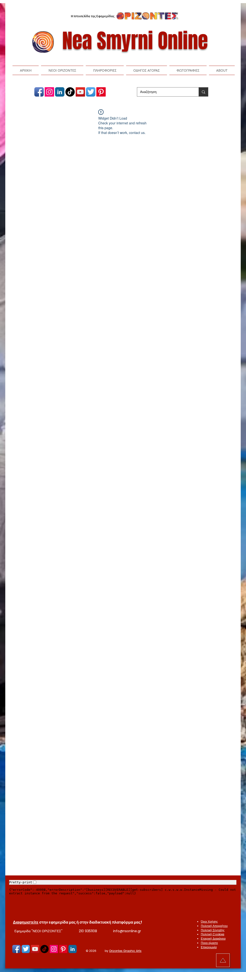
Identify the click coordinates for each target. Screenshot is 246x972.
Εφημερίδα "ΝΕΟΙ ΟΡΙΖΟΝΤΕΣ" (38, 931)
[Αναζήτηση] (203, 91)
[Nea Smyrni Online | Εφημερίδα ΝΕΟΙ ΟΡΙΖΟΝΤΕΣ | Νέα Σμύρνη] (39, 92)
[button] (62, 70)
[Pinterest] (101, 92)
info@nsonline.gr (127, 931)
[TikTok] (70, 92)
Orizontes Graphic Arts (125, 951)
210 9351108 (88, 931)
